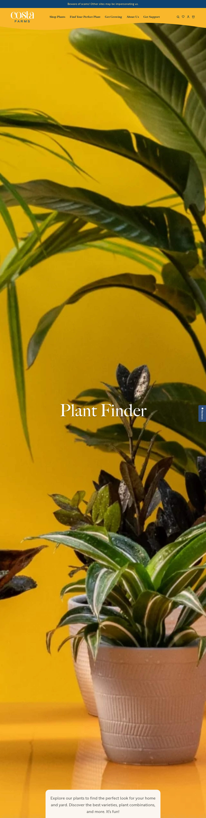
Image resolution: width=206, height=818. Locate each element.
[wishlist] (183, 16)
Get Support (151, 16)
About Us (133, 16)
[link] (22, 16)
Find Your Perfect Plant (85, 16)
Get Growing (113, 16)
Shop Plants (57, 16)
